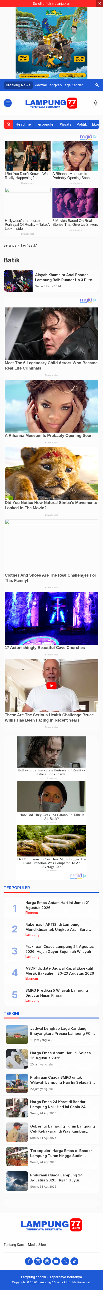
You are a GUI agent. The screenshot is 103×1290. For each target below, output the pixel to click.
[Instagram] (38, 1261)
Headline (23, 124)
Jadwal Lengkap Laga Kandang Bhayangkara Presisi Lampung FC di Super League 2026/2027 (62, 1033)
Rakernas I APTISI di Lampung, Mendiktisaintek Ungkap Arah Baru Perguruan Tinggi (56, 929)
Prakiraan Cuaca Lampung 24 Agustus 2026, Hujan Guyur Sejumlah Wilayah (56, 1180)
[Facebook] (29, 1261)
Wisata (66, 124)
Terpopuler (45, 124)
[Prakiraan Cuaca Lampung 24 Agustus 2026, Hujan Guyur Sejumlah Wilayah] (17, 1181)
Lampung (32, 935)
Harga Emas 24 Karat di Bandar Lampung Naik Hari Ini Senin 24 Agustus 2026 (58, 1106)
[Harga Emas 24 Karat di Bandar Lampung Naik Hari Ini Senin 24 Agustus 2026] (17, 1107)
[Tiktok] (74, 1261)
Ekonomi (32, 913)
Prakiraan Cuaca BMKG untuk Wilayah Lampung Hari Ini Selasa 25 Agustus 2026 (62, 1082)
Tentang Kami (14, 1245)
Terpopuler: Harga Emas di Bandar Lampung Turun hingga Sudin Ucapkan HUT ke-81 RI (61, 1155)
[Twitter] (65, 1261)
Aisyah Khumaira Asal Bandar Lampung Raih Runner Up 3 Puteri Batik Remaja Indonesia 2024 (65, 279)
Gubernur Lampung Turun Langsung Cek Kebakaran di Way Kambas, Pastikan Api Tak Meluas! (62, 1131)
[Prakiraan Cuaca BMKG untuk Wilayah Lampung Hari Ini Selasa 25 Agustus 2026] (17, 1083)
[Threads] (47, 1261)
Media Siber (37, 1245)
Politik (82, 124)
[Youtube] (56, 1261)
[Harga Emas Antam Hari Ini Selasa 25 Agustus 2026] (17, 1059)
